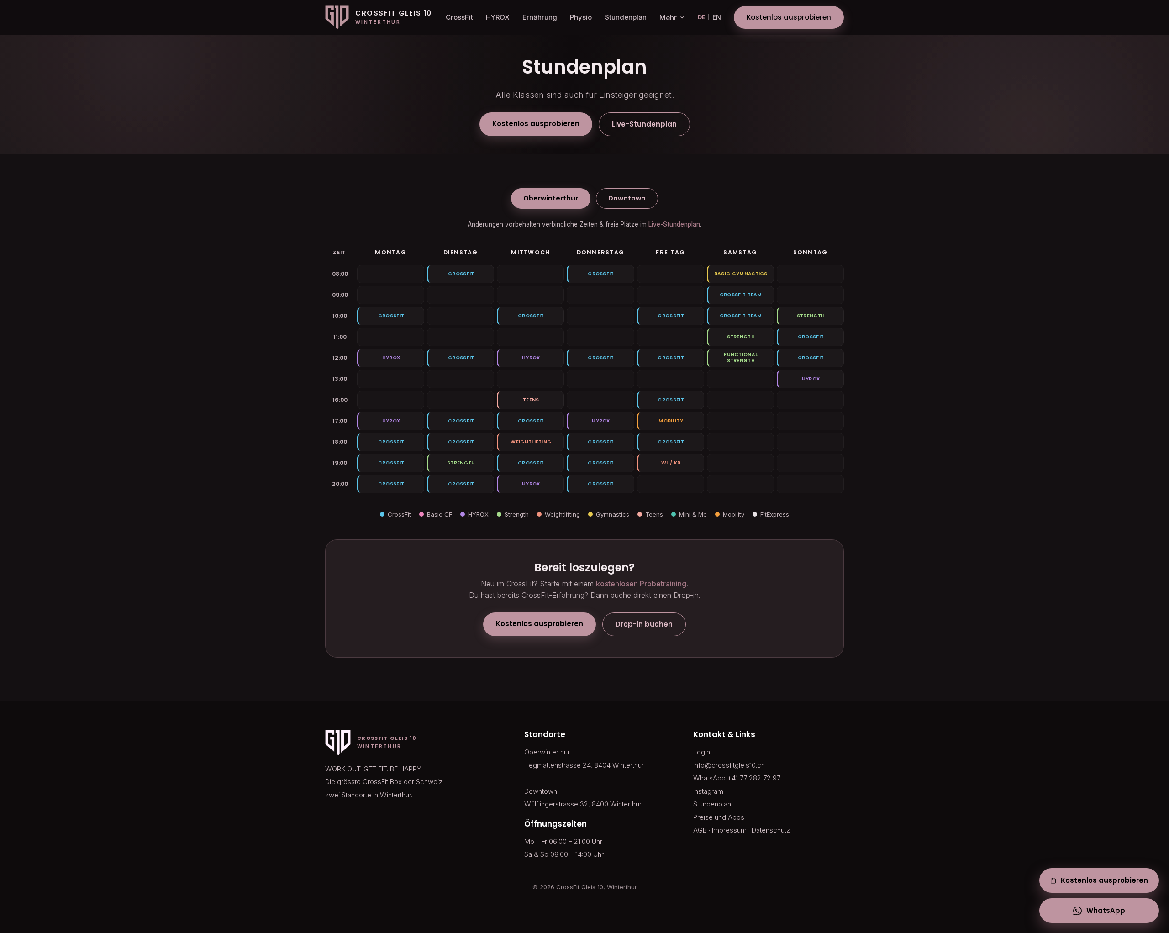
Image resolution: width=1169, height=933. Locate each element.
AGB (700, 830)
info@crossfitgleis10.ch (729, 765)
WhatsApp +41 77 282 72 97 (736, 778)
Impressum (729, 830)
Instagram (708, 791)
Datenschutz (771, 830)
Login (701, 752)
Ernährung (539, 17)
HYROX (498, 17)
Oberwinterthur (550, 198)
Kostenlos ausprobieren (789, 17)
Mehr (668, 17)
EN (716, 17)
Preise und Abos (718, 817)
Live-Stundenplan (644, 124)
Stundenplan (626, 17)
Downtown (627, 198)
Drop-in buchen (644, 624)
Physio (581, 17)
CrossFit (459, 17)
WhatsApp (1105, 910)
